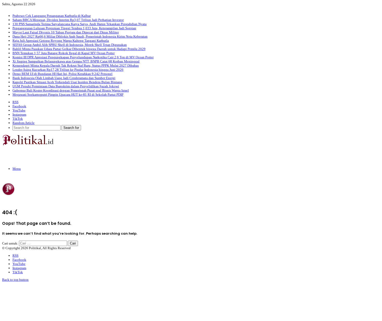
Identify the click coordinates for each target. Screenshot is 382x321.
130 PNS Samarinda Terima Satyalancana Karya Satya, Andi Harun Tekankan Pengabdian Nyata (79, 24)
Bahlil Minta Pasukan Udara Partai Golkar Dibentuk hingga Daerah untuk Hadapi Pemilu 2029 (79, 49)
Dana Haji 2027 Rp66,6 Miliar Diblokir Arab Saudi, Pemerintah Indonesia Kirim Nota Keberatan (80, 36)
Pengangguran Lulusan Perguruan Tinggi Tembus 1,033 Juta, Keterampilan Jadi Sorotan (74, 28)
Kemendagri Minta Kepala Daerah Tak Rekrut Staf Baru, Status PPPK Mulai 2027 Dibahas (75, 65)
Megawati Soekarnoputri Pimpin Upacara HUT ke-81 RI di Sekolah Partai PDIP (67, 94)
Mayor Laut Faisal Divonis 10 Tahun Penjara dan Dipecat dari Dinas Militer (65, 32)
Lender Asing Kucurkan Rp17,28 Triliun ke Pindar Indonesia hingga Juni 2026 (67, 70)
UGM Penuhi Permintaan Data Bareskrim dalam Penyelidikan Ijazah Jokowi (65, 86)
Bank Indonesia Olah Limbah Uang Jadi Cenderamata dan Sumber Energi (63, 78)
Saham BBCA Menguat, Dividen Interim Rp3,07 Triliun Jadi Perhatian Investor (68, 20)
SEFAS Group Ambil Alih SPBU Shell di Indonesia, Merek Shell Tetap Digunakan (69, 45)
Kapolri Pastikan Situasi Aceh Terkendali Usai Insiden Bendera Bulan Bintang (67, 82)
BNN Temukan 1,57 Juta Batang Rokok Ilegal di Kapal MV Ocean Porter (63, 53)
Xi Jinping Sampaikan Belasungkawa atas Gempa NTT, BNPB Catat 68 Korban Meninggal (76, 61)
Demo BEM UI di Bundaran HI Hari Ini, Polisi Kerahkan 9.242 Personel (62, 74)
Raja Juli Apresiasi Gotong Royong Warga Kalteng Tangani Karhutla (60, 41)
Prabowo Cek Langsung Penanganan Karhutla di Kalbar (51, 16)
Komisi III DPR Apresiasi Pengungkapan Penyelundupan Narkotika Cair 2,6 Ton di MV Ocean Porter (83, 57)
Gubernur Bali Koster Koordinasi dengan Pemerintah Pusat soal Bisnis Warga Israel (70, 90)
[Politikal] (28, 144)
